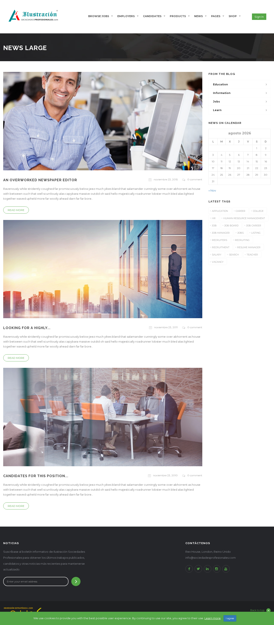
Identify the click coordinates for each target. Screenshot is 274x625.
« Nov (212, 190)
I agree (230, 618)
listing (256, 232)
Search (234, 254)
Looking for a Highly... (27, 328)
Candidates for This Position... (35, 476)
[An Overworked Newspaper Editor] (102, 120)
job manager (221, 232)
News (198, 16)
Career (240, 210)
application (220, 210)
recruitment (220, 247)
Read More (16, 210)
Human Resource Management (244, 218)
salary (216, 254)
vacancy (217, 261)
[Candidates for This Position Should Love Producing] (102, 417)
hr (214, 218)
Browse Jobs (98, 16)
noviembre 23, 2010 (165, 475)
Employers (126, 16)
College (258, 210)
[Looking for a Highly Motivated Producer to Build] (102, 268)
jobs (216, 101)
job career (253, 225)
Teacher (252, 254)
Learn (217, 110)
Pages (215, 16)
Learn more (212, 618)
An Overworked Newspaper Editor (40, 180)
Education (220, 84)
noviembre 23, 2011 (166, 327)
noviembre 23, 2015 (166, 179)
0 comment (194, 179)
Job (214, 225)
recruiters (219, 240)
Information (222, 93)
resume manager (249, 247)
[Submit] (75, 581)
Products (178, 16)
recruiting (242, 240)
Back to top (257, 610)
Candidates (152, 16)
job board (231, 225)
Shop (233, 16)
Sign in (259, 16)
